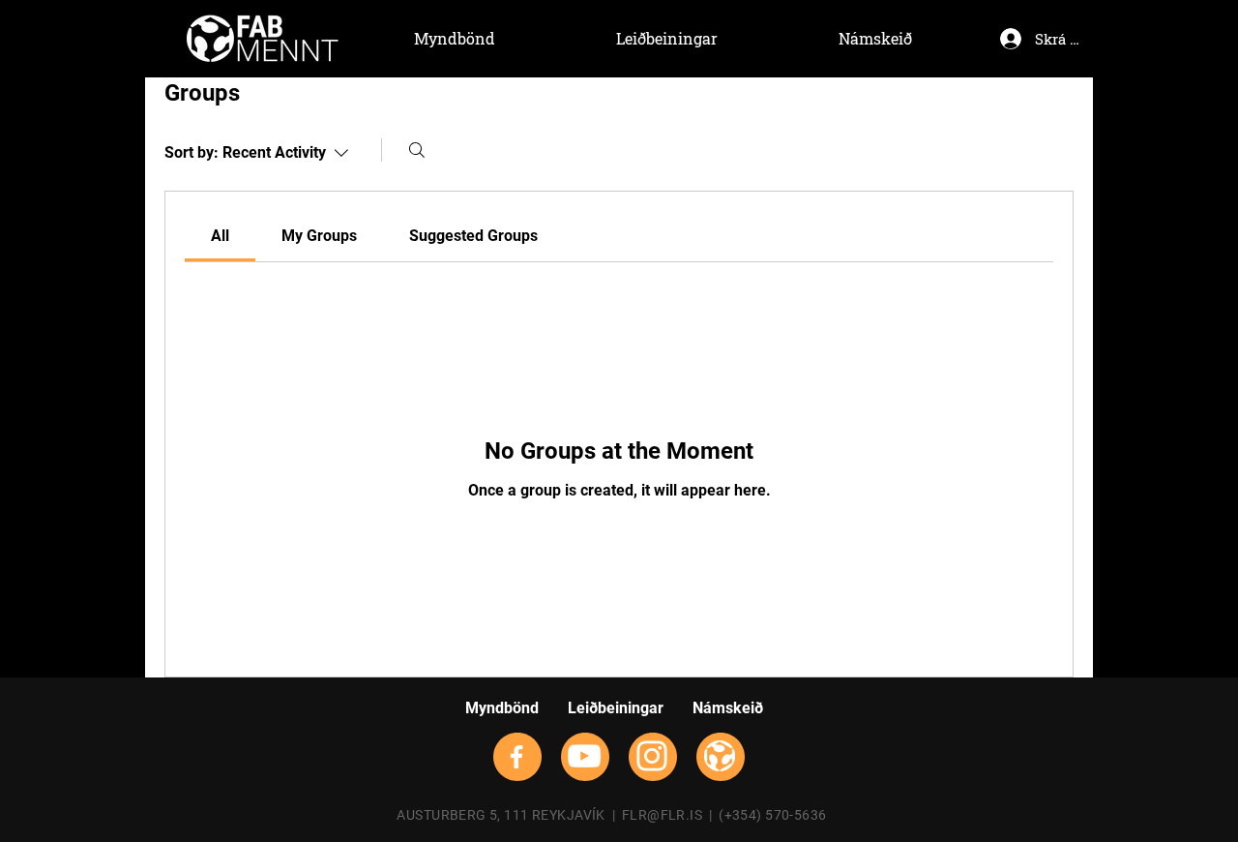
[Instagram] (652, 756)
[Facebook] (516, 756)
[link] (220, 235)
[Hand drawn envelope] (263, 39)
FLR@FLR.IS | (670, 815)
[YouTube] (584, 756)
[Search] (416, 150)
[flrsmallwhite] (719, 755)
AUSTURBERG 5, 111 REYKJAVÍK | (509, 815)
